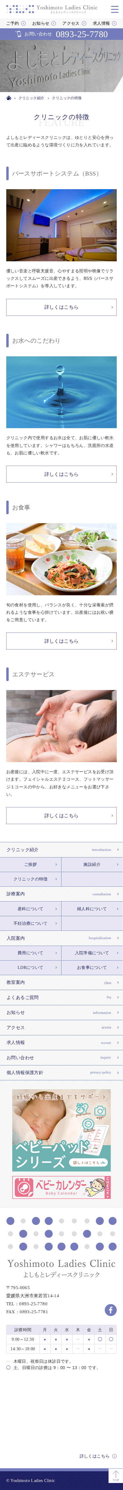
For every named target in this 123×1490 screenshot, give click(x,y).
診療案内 (16, 893)
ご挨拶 (30, 864)
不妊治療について (30, 923)
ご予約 (12, 23)
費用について (30, 953)
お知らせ (41, 23)
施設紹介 (92, 864)
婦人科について (92, 909)
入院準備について (92, 953)
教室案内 (16, 982)
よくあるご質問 (23, 997)
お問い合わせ (66, 34)
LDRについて (31, 967)
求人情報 (101, 23)
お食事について (92, 967)
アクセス (71, 23)
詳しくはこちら (95, 1456)
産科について (30, 909)
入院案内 (16, 938)
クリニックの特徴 (30, 879)
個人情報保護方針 (25, 1072)
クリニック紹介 (23, 849)
